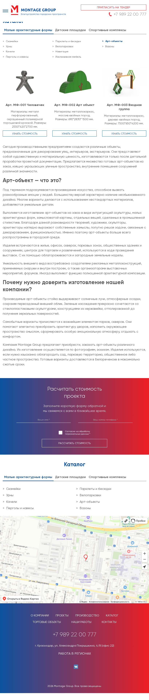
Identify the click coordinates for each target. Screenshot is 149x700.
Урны (9, 46)
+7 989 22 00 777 (130, 14)
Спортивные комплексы (107, 30)
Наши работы (81, 622)
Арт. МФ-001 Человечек (25, 105)
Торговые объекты (47, 622)
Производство (87, 615)
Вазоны (109, 46)
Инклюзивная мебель (68, 56)
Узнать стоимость (25, 133)
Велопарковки (64, 46)
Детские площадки (70, 30)
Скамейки (12, 41)
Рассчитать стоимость (74, 443)
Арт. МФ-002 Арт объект (74, 105)
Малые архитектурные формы (28, 30)
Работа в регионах (74, 653)
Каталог (112, 615)
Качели (10, 51)
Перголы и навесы (17, 56)
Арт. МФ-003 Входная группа (124, 107)
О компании (40, 615)
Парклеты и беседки (68, 41)
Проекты (62, 615)
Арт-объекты (113, 41)
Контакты (109, 622)
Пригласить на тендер (113, 7)
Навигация (61, 51)
